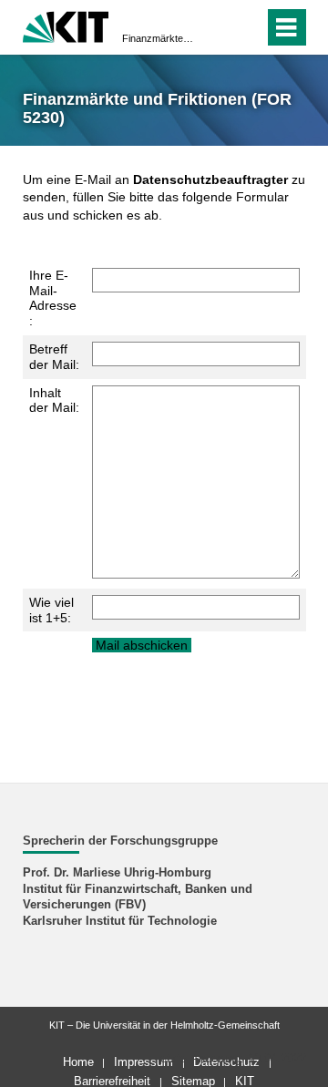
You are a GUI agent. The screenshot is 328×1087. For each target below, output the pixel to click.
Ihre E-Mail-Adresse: (53, 298)
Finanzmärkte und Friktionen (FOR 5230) (158, 38)
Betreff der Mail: (54, 357)
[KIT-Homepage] (66, 25)
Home (78, 1062)
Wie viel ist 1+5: (51, 610)
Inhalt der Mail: (54, 400)
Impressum (143, 1062)
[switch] (217, 27)
